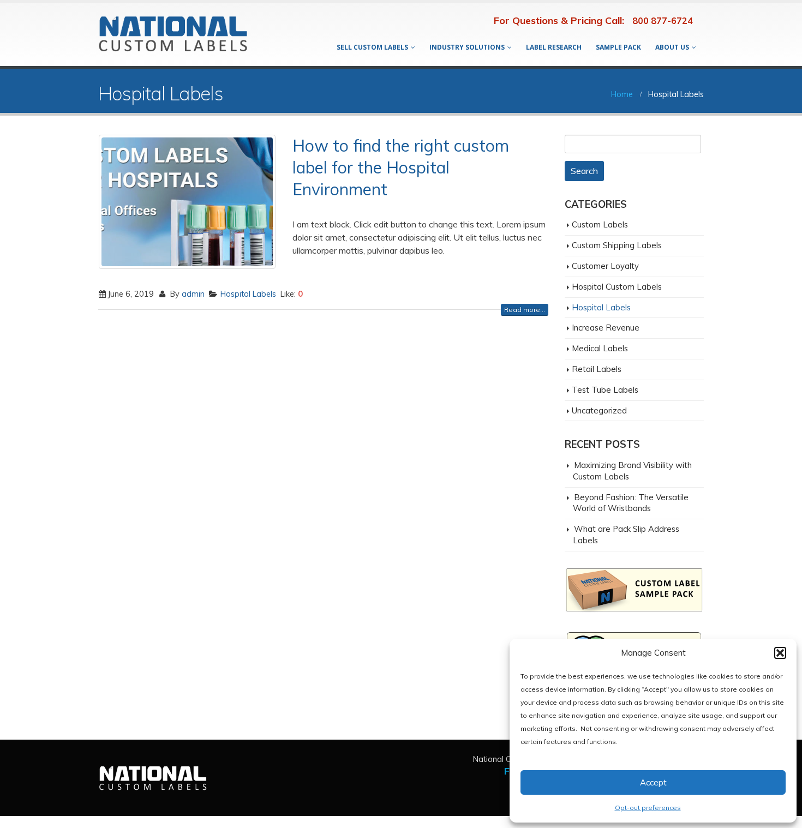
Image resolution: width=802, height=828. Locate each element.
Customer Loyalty (605, 266)
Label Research (554, 47)
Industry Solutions (467, 47)
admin (193, 294)
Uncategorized (599, 410)
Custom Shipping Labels (617, 245)
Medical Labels (600, 348)
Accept (653, 782)
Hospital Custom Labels (617, 286)
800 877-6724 (662, 20)
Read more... (524, 309)
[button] (780, 652)
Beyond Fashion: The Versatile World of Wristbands (631, 503)
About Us (672, 47)
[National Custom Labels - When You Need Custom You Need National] (173, 34)
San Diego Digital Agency (50, 822)
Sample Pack (618, 47)
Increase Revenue (605, 327)
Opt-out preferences (648, 807)
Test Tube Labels (605, 390)
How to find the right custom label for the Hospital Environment (400, 167)
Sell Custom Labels (372, 47)
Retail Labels (596, 369)
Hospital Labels (248, 294)
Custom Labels (600, 224)
